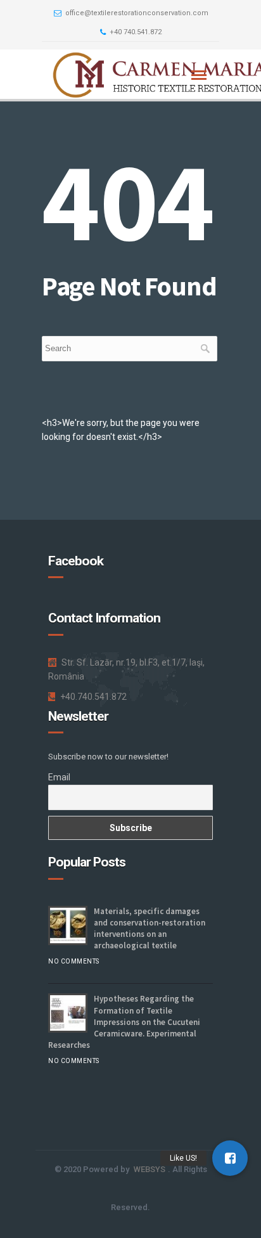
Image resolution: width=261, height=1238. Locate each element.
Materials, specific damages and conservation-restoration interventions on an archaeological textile (149, 928)
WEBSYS (149, 1169)
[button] (230, 1158)
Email (59, 777)
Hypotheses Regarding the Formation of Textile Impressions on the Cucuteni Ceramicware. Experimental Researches (124, 1021)
